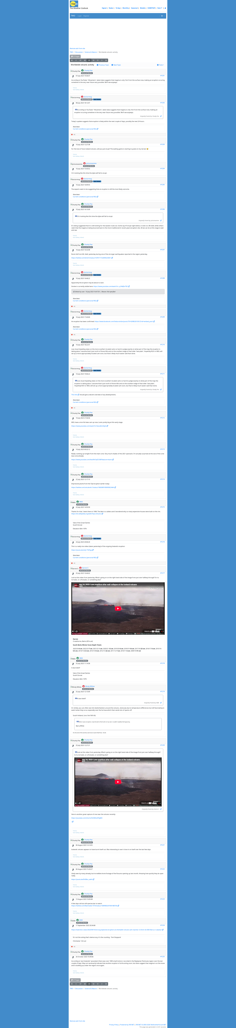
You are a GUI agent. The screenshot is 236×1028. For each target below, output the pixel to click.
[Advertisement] (118, 33)
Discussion (79, 52)
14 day (118, 8)
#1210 (162, 345)
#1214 (162, 479)
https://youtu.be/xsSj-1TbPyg (81, 550)
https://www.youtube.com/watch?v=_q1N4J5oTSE (110, 286)
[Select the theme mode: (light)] (162, 15)
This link (74, 395)
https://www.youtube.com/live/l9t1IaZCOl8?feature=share (91, 460)
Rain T (159, 8)
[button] (79, 16)
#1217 (162, 573)
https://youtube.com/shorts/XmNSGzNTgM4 (86, 818)
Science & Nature (91, 52)
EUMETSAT (151, 8)
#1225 (162, 957)
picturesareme (91, 163)
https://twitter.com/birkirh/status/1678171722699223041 (91, 258)
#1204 (162, 168)
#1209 (162, 317)
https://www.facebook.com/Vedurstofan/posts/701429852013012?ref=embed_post (124, 321)
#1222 (162, 869)
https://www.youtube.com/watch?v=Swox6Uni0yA (88, 426)
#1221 (162, 845)
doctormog (88, 97)
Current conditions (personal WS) (85, 129)
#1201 (162, 76)
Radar (111, 8)
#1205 (162, 185)
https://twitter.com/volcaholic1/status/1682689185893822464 (92, 487)
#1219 (162, 691)
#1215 (162, 507)
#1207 (162, 250)
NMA (81, 502)
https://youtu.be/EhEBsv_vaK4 (82, 879)
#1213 (162, 449)
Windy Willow (90, 686)
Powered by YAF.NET (127, 1025)
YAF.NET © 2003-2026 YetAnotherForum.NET (151, 1025)
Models (142, 8)
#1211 (162, 374)
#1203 (162, 144)
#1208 (162, 278)
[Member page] (165, 8)
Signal (104, 8)
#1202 (162, 103)
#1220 (162, 745)
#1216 (162, 542)
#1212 (162, 418)
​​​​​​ (71, 822)
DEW (81, 920)
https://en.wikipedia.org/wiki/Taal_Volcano (86, 514)
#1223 (162, 899)
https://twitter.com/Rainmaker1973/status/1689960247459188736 (94, 906)
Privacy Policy (114, 1025)
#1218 (162, 663)
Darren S (85, 568)
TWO (73, 15)
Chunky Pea (88, 70)
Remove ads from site (77, 48)
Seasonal (134, 8)
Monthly (126, 8)
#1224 (162, 925)
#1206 (162, 209)
